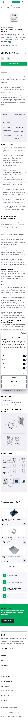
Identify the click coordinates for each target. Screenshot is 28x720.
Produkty (3, 655)
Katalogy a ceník (5, 676)
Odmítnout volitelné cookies (14, 385)
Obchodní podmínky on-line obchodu (10, 710)
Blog (2, 679)
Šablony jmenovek (5, 681)
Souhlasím (14, 377)
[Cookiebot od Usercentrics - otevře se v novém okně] (21, 333)
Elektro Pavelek (5, 697)
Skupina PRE (4, 700)
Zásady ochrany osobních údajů (9, 707)
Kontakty (3, 692)
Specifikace (11, 70)
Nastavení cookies (14, 712)
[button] (8, 58)
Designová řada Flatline (7, 667)
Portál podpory (5, 686)
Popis (4, 70)
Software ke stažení (6, 684)
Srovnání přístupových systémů (9, 658)
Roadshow (4, 674)
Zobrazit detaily (20, 373)
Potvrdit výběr (14, 381)
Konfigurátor (4, 660)
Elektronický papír (5, 665)
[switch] (25, 360)
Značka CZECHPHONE (6, 695)
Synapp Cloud (4, 662)
